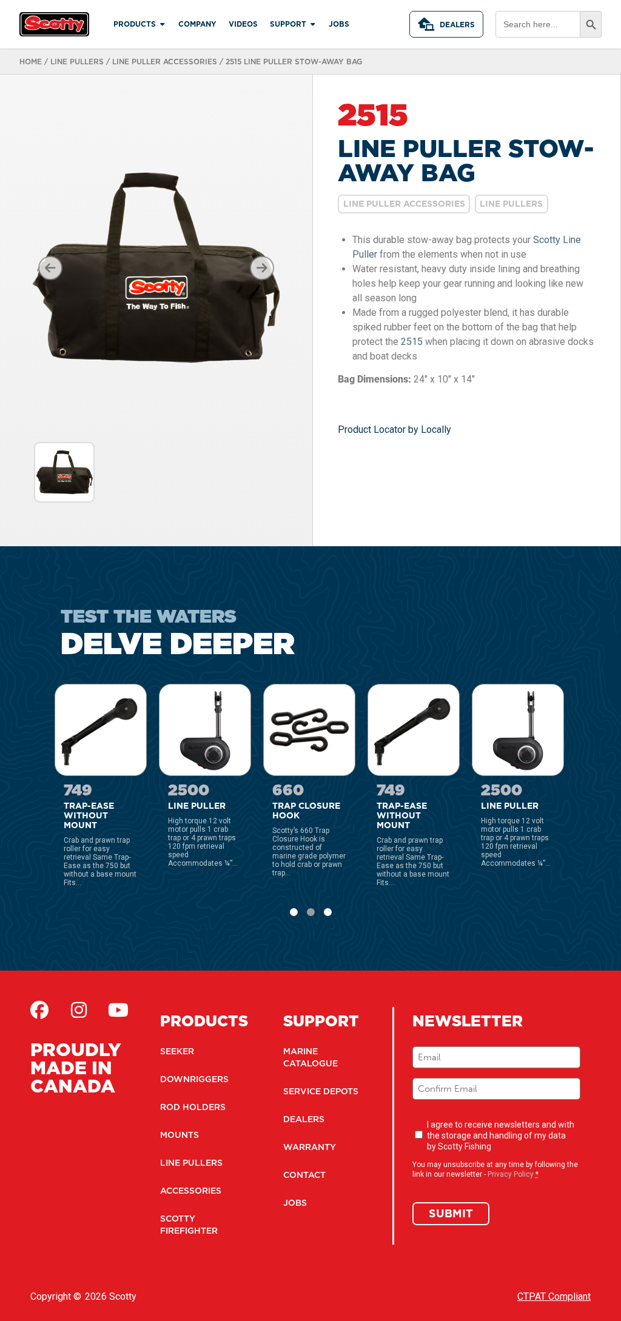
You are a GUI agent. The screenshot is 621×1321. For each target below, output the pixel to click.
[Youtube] (118, 1010)
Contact (304, 1175)
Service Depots (320, 1091)
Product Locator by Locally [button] (394, 429)
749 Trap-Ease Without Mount (85, 695)
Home (30, 61)
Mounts (179, 1135)
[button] (294, 912)
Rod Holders (193, 1107)
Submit (451, 1213)
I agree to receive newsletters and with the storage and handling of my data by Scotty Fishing (500, 1135)
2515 (412, 341)
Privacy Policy (511, 1174)
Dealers (457, 24)
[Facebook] (39, 1010)
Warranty (309, 1147)
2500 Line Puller (194, 689)
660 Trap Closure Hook (299, 695)
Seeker (177, 1051)
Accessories (190, 1191)
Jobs (295, 1203)
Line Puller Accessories (164, 61)
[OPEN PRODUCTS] (162, 24)
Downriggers (194, 1079)
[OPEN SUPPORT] (313, 24)
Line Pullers (77, 61)
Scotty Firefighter (189, 1224)
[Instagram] (79, 1010)
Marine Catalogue (310, 1057)
